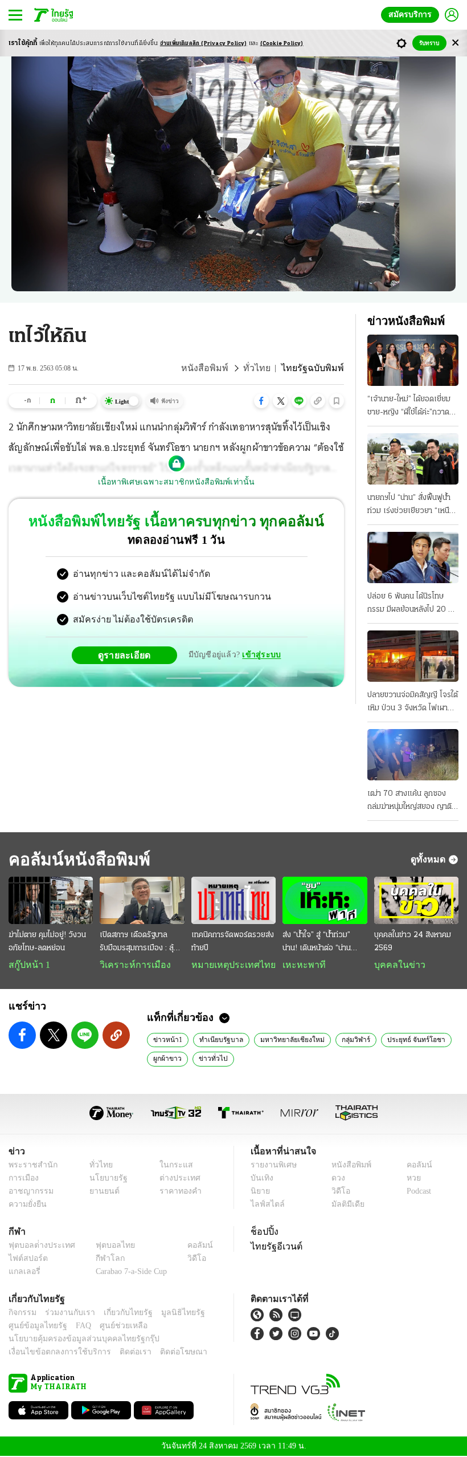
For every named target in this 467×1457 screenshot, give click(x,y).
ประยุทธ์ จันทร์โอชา (399, 1040)
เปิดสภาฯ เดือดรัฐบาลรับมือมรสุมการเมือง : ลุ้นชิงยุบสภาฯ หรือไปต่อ (139, 943)
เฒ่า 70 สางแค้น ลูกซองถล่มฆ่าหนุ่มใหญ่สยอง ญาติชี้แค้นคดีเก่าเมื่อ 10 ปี (411, 801)
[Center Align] (455, 43)
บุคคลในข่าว (395, 965)
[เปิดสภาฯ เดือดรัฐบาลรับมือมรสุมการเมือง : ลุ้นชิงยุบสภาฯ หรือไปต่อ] (142, 900)
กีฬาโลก (101, 1259)
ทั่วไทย (266, 368)
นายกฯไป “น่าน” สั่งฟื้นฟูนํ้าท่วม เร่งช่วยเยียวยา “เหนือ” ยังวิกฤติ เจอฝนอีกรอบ (412, 506)
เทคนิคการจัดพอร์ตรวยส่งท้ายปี (232, 942)
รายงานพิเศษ (272, 1166)
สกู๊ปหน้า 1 (27, 965)
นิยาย (259, 1192)
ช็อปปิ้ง (263, 1232)
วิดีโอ (337, 1192)
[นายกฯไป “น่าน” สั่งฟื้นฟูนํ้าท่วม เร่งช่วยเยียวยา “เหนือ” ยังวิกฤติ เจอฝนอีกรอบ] (412, 459)
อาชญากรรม (29, 1192)
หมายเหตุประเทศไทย (227, 965)
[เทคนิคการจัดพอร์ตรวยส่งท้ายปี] (233, 900)
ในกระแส (172, 1166)
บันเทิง (261, 1179)
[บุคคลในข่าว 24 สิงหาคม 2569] (416, 900)
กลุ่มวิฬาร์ (342, 1040)
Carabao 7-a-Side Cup (128, 1272)
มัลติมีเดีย (344, 1205)
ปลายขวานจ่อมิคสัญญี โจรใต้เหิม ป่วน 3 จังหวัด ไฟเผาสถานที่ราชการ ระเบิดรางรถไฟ (412, 703)
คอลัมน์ (413, 1166)
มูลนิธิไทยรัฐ (170, 1313)
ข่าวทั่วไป (210, 1059)
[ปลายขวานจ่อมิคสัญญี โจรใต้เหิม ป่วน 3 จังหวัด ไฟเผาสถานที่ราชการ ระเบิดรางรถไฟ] (412, 656)
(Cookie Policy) (282, 43)
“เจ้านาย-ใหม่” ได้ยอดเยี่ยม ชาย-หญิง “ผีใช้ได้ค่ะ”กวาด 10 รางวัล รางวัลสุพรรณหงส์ (408, 407)
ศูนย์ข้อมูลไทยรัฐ (34, 1326)
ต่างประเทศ (176, 1179)
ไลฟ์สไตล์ (265, 1205)
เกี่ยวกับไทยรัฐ (119, 1313)
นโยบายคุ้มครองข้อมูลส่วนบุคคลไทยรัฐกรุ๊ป (76, 1340)
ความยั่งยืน (26, 1205)
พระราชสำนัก (29, 1166)
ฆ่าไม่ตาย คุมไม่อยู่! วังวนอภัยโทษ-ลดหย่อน (47, 942)
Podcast (416, 1192)
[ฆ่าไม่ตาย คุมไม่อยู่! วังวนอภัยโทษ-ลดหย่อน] (51, 900)
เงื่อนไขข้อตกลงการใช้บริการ (53, 1353)
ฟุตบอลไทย (106, 1246)
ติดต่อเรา (120, 1353)
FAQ (76, 1326)
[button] (261, 400)
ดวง (335, 1179)
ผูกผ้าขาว (167, 1059)
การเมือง (22, 1179)
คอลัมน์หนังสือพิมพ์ (76, 859)
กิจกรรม (22, 1313)
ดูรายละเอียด (128, 655)
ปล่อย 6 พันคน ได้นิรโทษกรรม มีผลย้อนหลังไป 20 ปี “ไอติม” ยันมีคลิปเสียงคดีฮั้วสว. (410, 604)
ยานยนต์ (100, 1192)
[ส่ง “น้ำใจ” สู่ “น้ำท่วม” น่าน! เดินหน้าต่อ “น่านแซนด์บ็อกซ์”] (324, 900)
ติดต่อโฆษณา (165, 1353)
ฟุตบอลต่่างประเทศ (38, 1246)
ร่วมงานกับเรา (65, 1313)
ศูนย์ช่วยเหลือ (112, 1326)
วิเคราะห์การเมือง (131, 965)
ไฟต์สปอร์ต (26, 1259)
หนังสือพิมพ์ (219, 368)
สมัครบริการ (412, 14)
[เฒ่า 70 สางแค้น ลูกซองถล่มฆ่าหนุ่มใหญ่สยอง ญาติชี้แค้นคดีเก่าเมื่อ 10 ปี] (412, 754)
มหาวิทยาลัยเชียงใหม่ (282, 1040)
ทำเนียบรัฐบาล (216, 1040)
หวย (409, 1179)
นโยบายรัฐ (104, 1179)
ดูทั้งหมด (429, 859)
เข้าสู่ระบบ (259, 654)
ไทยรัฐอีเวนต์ (274, 1247)
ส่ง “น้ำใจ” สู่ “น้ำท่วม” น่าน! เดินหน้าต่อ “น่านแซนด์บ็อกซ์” (316, 943)
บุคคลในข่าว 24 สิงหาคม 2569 (412, 942)
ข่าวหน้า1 (166, 1040)
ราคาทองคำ (177, 1192)
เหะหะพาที (300, 965)
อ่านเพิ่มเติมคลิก (203, 43)
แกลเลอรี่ (23, 1272)
